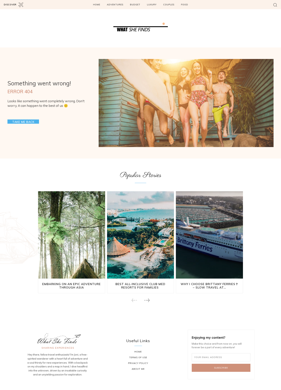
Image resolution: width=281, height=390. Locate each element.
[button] (275, 4)
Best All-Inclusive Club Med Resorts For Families (140, 285)
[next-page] (146, 300)
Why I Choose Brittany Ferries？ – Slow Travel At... (209, 285)
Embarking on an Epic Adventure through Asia (71, 285)
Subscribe (221, 367)
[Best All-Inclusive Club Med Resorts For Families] (140, 235)
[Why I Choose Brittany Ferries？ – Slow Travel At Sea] (209, 235)
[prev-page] (134, 300)
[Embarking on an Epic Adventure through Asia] (71, 235)
